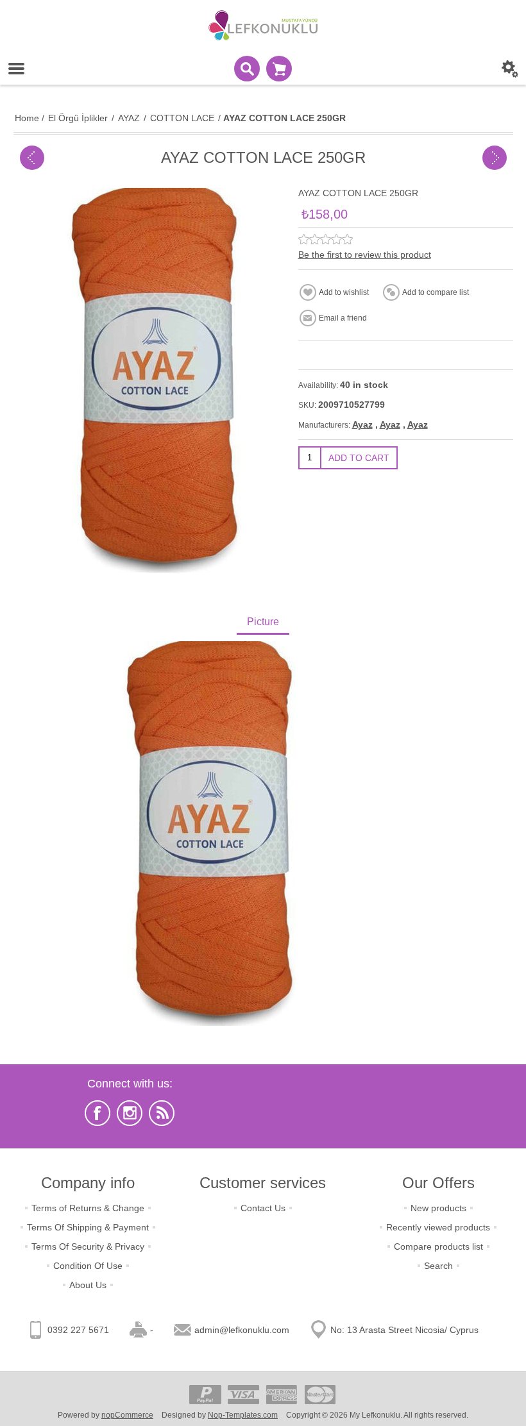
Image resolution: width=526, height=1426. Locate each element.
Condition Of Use (88, 1266)
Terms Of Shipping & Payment (88, 1227)
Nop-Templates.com (243, 1415)
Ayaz (362, 424)
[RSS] (161, 1113)
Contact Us (263, 1208)
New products (438, 1208)
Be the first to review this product (364, 254)
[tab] (263, 623)
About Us (87, 1285)
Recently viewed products (438, 1227)
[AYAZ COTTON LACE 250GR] (32, 158)
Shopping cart (279, 68)
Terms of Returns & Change (87, 1208)
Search (438, 1266)
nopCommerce (127, 1415)
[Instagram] (129, 1113)
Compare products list (438, 1246)
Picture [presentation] (263, 621)
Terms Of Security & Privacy (87, 1246)
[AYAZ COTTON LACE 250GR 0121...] (494, 158)
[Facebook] (97, 1113)
